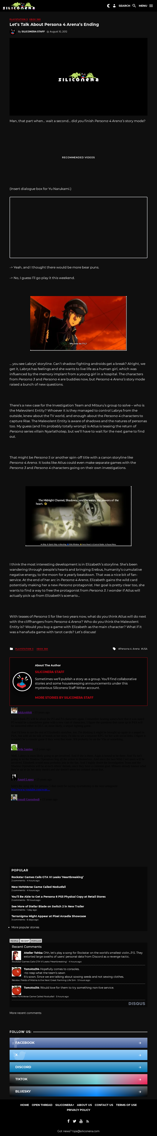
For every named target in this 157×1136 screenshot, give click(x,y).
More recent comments (25, 1013)
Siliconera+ (64, 1105)
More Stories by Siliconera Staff (64, 697)
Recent (25, 941)
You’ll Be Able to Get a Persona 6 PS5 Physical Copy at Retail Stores (58, 896)
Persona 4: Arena (130, 648)
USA (145, 648)
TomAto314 (31, 969)
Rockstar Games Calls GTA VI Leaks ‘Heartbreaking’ (47, 877)
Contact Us (104, 1105)
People (15, 941)
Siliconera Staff (33, 31)
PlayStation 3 (19, 19)
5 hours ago (84, 980)
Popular (36, 941)
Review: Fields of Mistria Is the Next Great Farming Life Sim (44, 980)
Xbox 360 (35, 19)
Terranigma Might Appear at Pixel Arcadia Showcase (48, 916)
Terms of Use (126, 1105)
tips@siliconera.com (86, 1131)
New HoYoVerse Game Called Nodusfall (38, 887)
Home (24, 1105)
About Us (84, 1105)
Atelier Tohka (33, 953)
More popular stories (25, 927)
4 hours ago (75, 961)
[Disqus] (78, 754)
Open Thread (42, 1105)
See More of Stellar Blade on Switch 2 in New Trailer (47, 906)
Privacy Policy (78, 1110)
